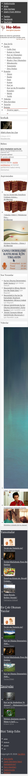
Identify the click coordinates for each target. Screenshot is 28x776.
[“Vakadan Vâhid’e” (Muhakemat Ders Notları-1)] (15, 212)
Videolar (7, 99)
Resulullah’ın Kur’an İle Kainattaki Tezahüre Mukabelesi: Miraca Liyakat (15, 297)
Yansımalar (11, 66)
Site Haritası (9, 9)
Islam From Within (12, 11)
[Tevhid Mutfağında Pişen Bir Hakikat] (9, 559)
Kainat (9, 82)
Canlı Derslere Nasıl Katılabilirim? (13, 763)
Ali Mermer (8, 199)
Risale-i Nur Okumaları (16, 60)
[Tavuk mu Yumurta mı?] (9, 545)
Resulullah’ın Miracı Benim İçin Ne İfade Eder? (15, 289)
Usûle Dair (11, 49)
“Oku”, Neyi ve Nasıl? (12, 490)
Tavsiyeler (7, 686)
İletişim (7, 107)
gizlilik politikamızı (9, 163)
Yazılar (7, 46)
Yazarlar (7, 104)
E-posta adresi (6, 154)
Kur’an (10, 85)
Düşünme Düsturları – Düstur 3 (15, 243)
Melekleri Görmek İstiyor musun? (15, 525)
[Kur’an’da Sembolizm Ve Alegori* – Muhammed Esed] (9, 699)
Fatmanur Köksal (11, 600)
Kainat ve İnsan (13, 52)
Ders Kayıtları (9, 102)
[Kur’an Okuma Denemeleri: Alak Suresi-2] (9, 670)
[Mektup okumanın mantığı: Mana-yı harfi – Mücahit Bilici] (9, 716)
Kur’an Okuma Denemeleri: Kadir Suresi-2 (15, 281)
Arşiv (6, 6)
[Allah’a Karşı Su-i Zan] (6, 128)
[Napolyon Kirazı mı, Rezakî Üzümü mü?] (9, 575)
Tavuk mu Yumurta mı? (13, 548)
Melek (9, 93)
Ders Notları (12, 68)
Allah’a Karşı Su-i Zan (9, 132)
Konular (7, 71)
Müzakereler (12, 63)
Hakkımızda (9, 3)
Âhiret (9, 74)
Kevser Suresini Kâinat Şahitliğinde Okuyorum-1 (14, 313)
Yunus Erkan (9, 646)
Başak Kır (7, 567)
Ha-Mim (21, 754)
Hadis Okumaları (14, 57)
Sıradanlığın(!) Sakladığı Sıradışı (15, 508)
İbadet (9, 77)
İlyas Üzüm (8, 583)
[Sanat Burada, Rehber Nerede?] (9, 592)
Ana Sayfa (8, 44)
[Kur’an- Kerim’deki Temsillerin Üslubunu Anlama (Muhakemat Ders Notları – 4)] (15, 192)
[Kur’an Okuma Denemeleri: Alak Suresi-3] (9, 638)
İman (9, 79)
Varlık (9, 96)
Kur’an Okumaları (14, 55)
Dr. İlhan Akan (9, 550)
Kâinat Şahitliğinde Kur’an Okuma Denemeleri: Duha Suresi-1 (14, 307)
